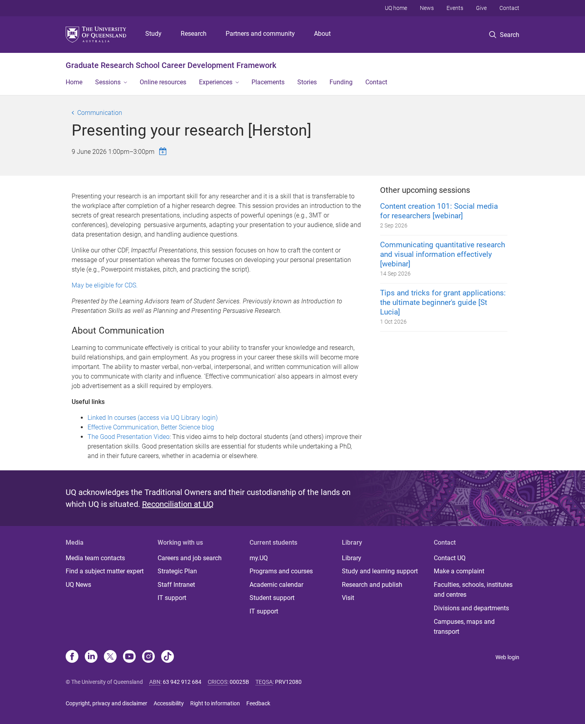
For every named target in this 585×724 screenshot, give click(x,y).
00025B (239, 682)
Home (74, 82)
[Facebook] (72, 657)
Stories (307, 82)
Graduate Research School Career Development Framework (171, 65)
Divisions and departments (471, 608)
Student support (272, 598)
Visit (348, 598)
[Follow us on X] (110, 657)
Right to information (215, 703)
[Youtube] (129, 657)
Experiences (215, 82)
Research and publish (372, 584)
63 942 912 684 (182, 682)
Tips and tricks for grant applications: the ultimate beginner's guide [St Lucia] (443, 302)
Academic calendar (276, 584)
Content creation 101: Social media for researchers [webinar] (439, 211)
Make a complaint (459, 571)
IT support (172, 598)
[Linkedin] (91, 657)
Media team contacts (95, 558)
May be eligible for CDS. (105, 285)
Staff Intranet (176, 584)
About (322, 33)
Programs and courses (281, 571)
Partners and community (260, 33)
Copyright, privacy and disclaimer (106, 703)
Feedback (258, 703)
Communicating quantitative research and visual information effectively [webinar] (442, 254)
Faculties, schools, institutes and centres (473, 590)
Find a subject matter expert (105, 571)
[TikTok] (167, 657)
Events (455, 8)
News (427, 8)
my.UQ (259, 558)
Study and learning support (380, 571)
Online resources (163, 82)
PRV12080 (288, 682)
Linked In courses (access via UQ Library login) (153, 417)
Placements (268, 82)
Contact (509, 8)
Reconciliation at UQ (178, 504)
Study (153, 33)
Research (194, 33)
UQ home (396, 8)
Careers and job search (190, 558)
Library (351, 558)
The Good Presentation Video (129, 437)
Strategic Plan (177, 571)
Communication (99, 112)
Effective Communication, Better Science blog (151, 427)
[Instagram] (148, 657)
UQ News (78, 584)
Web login (507, 657)
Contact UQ (450, 558)
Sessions (108, 82)
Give (481, 8)
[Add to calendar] (164, 151)
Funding (341, 82)
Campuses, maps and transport (464, 627)
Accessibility (169, 703)
